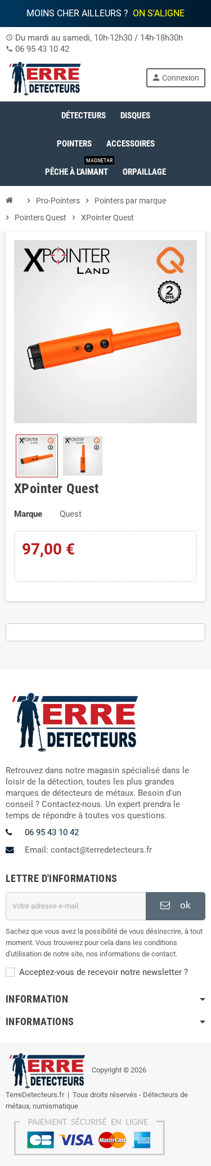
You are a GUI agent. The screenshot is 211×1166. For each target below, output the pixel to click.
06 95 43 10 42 (42, 49)
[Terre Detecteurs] (46, 77)
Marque (28, 514)
